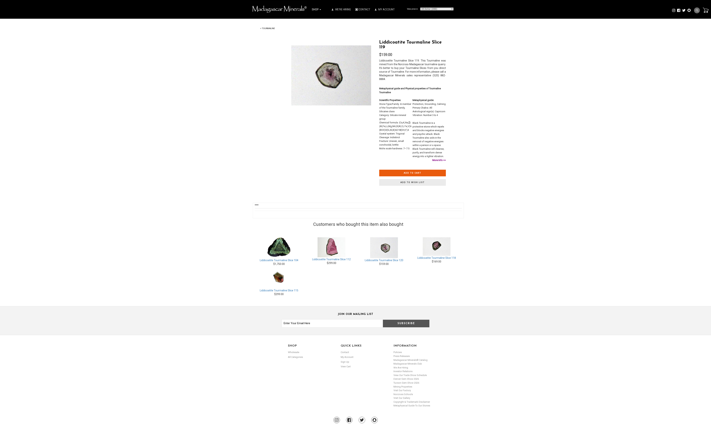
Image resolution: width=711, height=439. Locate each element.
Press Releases (401, 356)
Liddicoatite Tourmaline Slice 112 (331, 259)
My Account (386, 9)
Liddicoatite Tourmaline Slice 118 (436, 257)
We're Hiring (343, 9)
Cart (705, 10)
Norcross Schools (403, 394)
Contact (364, 9)
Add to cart (412, 173)
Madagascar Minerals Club (407, 363)
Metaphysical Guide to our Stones (411, 405)
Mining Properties (402, 386)
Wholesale (293, 352)
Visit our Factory (402, 390)
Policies (397, 352)
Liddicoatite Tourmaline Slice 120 (384, 260)
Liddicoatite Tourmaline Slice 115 (279, 290)
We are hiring (400, 367)
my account (347, 357)
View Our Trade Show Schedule (410, 375)
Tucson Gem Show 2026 (406, 382)
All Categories (295, 357)
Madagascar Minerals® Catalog (410, 360)
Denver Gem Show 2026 (406, 379)
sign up (345, 361)
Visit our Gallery (401, 398)
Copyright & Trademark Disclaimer (411, 401)
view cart (346, 366)
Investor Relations (403, 371)
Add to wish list (412, 182)
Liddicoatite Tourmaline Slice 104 (279, 260)
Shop (315, 9)
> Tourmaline (267, 28)
